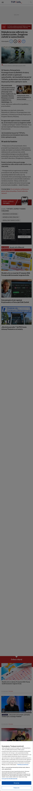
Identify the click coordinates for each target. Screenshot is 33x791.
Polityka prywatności (22, 764)
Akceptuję (16, 783)
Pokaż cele (16, 787)
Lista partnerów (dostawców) (9, 778)
